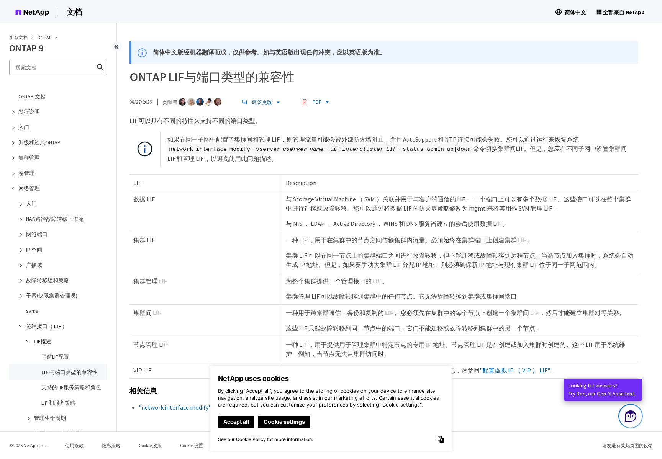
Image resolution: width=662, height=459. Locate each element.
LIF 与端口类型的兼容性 (69, 372)
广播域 (34, 264)
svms (32, 310)
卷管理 (26, 173)
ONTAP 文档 (32, 96)
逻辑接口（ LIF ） (46, 326)
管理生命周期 (50, 418)
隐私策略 (111, 445)
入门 (23, 127)
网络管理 (29, 188)
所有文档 (18, 37)
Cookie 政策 (150, 445)
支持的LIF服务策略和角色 (71, 387)
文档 (74, 11)
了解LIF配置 (55, 356)
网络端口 (37, 234)
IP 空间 (34, 249)
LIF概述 (42, 341)
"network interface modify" (175, 407)
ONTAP (44, 37)
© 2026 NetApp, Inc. (28, 445)
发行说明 (29, 111)
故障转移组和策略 (47, 280)
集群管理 (29, 157)
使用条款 (74, 445)
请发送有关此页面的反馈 (627, 445)
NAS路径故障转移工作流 (55, 219)
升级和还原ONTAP (39, 142)
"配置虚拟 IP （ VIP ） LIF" (515, 370)
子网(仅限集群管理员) (51, 295)
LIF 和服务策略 (58, 402)
